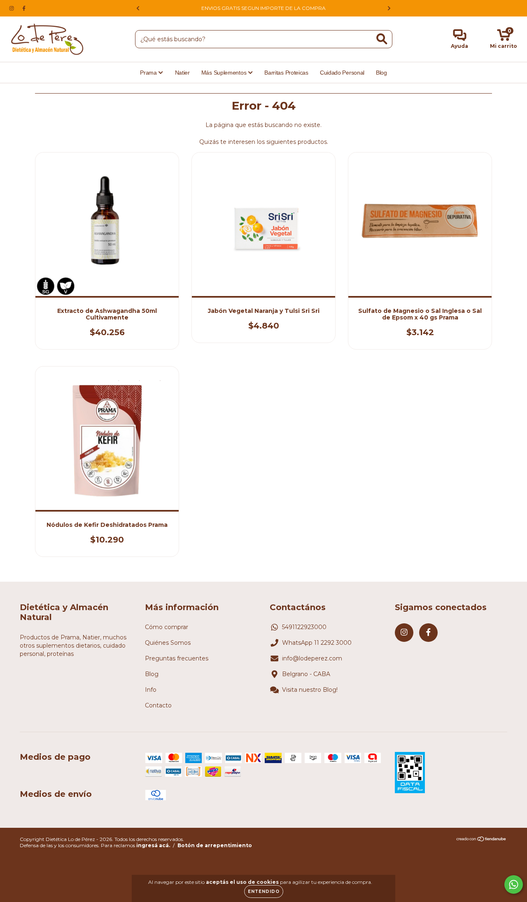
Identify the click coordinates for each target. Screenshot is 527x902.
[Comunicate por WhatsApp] (513, 884)
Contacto (158, 705)
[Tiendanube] (481, 840)
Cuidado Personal (342, 72)
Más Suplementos (224, 72)
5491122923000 (304, 627)
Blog (381, 72)
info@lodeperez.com (312, 658)
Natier (182, 72)
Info (150, 689)
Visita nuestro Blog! (310, 689)
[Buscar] (382, 39)
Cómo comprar (166, 627)
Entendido (264, 891)
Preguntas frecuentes (176, 658)
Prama (149, 72)
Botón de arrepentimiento (214, 845)
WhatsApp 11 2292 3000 (317, 642)
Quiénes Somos (168, 642)
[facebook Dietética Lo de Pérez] (24, 8)
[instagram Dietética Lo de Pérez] (12, 8)
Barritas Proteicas (286, 72)
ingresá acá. (153, 845)
